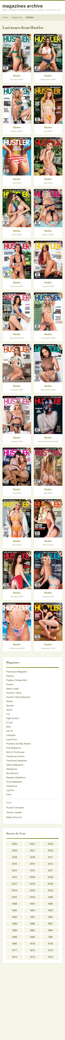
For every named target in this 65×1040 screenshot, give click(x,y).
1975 (50, 950)
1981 (50, 937)
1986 (14, 930)
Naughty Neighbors (15, 777)
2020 (50, 850)
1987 (50, 924)
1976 (32, 950)
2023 (50, 844)
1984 (50, 930)
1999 (50, 897)
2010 (14, 877)
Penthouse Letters (15, 756)
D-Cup (9, 722)
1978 (50, 943)
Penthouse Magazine (16, 672)
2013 (14, 870)
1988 (32, 924)
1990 (50, 917)
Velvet (9, 710)
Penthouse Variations (16, 760)
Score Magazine (14, 782)
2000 (32, 897)
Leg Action (11, 739)
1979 (32, 943)
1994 (32, 910)
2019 (14, 857)
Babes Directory (14, 817)
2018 (32, 857)
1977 (14, 950)
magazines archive (22, 6)
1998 (14, 904)
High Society (12, 718)
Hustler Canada (14, 812)
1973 (32, 957)
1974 (14, 957)
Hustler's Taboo (14, 693)
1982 (32, 937)
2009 (32, 877)
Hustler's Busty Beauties (18, 697)
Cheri (8, 794)
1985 (32, 930)
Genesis (10, 705)
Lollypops (11, 735)
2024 (32, 844)
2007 (14, 884)
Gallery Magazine (14, 765)
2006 (32, 884)
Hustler (10, 684)
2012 (32, 870)
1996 (50, 904)
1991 (32, 917)
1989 (14, 924)
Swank (9, 701)
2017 (50, 857)
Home (5, 17)
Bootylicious (12, 773)
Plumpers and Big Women (18, 743)
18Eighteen (11, 769)
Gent (8, 727)
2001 (14, 897)
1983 (14, 937)
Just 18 (9, 731)
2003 (32, 890)
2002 (50, 890)
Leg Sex (10, 790)
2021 (32, 850)
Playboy (10, 676)
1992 (14, 917)
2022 (14, 850)
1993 (50, 910)
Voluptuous (11, 786)
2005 (50, 884)
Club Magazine (13, 748)
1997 (32, 904)
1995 (14, 910)
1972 (50, 957)
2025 (14, 844)
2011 (50, 870)
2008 (50, 877)
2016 (14, 864)
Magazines (17, 17)
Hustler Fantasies (15, 807)
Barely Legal (12, 688)
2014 (50, 864)
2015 (32, 864)
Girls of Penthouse (15, 752)
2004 (14, 890)
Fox (8, 714)
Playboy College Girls (16, 680)
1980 (14, 943)
